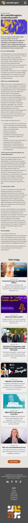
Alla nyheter (14, 461)
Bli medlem (14, 499)
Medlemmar (14, 494)
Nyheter (14, 492)
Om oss (14, 490)
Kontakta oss (14, 497)
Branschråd (14, 495)
